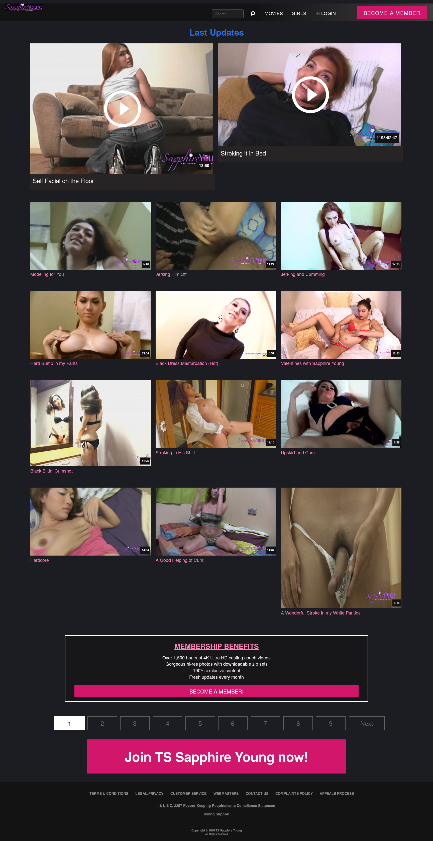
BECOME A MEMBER (392, 13)
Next (366, 723)
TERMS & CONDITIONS (108, 793)
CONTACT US (257, 793)
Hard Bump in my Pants (54, 363)
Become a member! (216, 691)
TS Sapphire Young (228, 830)
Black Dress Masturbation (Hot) (187, 363)
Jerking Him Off (171, 274)
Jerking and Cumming (303, 274)
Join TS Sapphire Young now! (216, 756)
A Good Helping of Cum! (180, 560)
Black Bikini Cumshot (51, 471)
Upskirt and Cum (298, 452)
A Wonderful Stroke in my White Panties (321, 612)
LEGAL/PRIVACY (149, 793)
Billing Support (217, 813)
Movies (274, 13)
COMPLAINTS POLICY (294, 793)
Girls (299, 13)
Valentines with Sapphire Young (312, 363)
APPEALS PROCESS (337, 793)
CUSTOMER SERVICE (188, 793)
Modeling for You (47, 274)
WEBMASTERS (226, 793)
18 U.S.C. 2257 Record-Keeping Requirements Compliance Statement (216, 805)
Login (328, 13)
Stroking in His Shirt (175, 452)
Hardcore (39, 560)
